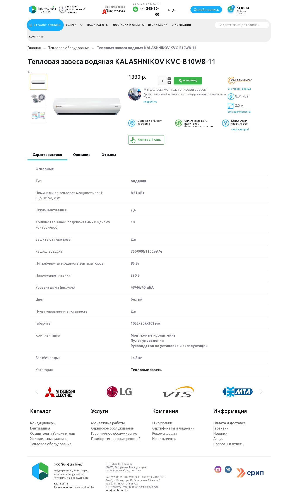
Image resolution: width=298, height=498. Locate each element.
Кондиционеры (42, 423)
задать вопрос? (240, 129)
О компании (162, 423)
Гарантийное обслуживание (114, 433)
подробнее (150, 101)
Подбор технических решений (115, 439)
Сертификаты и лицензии (173, 428)
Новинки (220, 433)
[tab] (47, 155)
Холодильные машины (49, 439)
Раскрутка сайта (63, 487)
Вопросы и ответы (228, 444)
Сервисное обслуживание (112, 428)
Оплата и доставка (229, 423)
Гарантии (220, 428)
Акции (218, 439)
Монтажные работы (108, 423)
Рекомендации (164, 433)
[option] (38, 82)
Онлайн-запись (206, 10)
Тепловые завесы (147, 370)
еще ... (172, 10)
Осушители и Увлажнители (52, 433)
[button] (36, 391)
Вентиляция (40, 428)
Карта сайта (61, 483)
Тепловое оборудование (50, 444)
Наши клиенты (164, 439)
